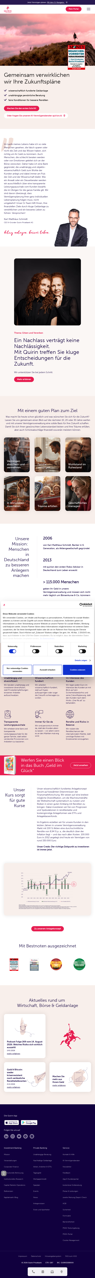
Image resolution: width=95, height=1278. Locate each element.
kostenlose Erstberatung (72, 1185)
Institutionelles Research (13, 1179)
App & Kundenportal (70, 1179)
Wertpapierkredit (39, 1179)
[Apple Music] (32, 1136)
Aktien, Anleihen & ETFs (42, 1167)
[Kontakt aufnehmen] (33, 1271)
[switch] (35, 651)
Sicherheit (67, 1210)
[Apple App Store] (12, 1123)
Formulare (67, 1216)
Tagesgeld (37, 1173)
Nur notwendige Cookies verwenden (17, 669)
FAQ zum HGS (71, 1256)
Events (35, 1191)
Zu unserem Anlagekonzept (47, 928)
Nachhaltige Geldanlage (42, 1161)
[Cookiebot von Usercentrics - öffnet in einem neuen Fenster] (81, 605)
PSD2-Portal (67, 1234)
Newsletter (67, 1167)
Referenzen (8, 1191)
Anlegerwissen (39, 1203)
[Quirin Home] (7, 9)
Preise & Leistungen (70, 1191)
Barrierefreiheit (68, 1222)
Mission (7, 1154)
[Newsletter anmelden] (52, 1271)
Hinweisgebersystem (53, 1256)
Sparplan (36, 1185)
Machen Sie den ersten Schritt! (21, 108)
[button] (74, 9)
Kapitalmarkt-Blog (11, 1197)
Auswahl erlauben (47, 670)
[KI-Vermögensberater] (61, 1271)
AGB (64, 1203)
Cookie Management (71, 1240)
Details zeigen (81, 660)
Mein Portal (74, 9)
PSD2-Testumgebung (71, 1228)
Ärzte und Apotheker (41, 1210)
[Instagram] (12, 1136)
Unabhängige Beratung (42, 1154)
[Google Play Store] (29, 1123)
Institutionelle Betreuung (13, 1173)
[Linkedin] (6, 1136)
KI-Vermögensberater (71, 1161)
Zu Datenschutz (47, 638)
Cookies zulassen (77, 670)
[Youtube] (19, 1136)
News (35, 1197)
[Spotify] (25, 1136)
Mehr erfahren (24, 379)
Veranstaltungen (10, 1161)
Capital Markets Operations (14, 1185)
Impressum (22, 1256)
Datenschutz (36, 1256)
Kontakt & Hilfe (68, 1154)
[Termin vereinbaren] (43, 1271)
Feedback (66, 1173)
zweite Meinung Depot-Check (75, 1197)
